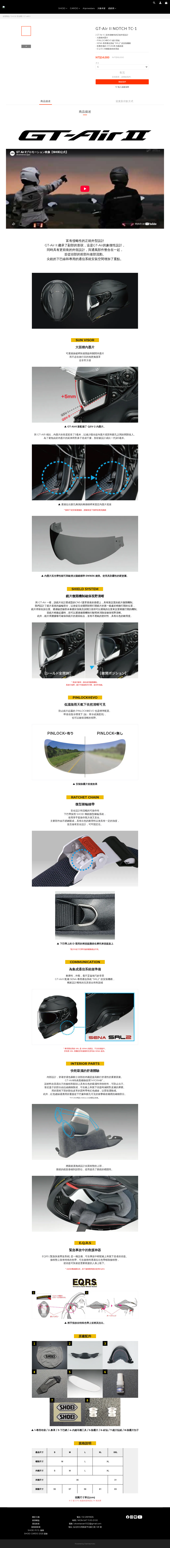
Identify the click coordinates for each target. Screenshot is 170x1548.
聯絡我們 (122, 82)
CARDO (74, 8)
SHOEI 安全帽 (16, 16)
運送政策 (36, 1523)
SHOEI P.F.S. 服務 (36, 1530)
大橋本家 (101, 8)
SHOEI (61, 8)
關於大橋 (36, 1517)
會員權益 (36, 1520)
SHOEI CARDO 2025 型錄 (36, 1533)
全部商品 (6, 16)
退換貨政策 (36, 1527)
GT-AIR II (26, 16)
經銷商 (111, 8)
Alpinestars (89, 8)
